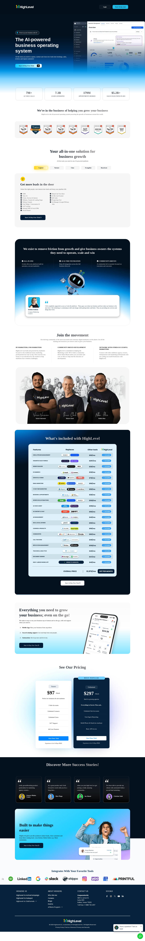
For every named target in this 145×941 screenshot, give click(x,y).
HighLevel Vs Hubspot (24, 898)
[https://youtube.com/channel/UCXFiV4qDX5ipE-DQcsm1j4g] (118, 896)
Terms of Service (70, 927)
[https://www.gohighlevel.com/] (51, 7)
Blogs (50, 901)
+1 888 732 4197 (89, 905)
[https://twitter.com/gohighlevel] (114, 896)
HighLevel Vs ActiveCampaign (27, 895)
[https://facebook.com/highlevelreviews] (106, 896)
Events (50, 904)
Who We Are (52, 895)
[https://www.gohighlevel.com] (72, 921)
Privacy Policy (59, 927)
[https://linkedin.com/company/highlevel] (122, 896)
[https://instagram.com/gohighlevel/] (110, 896)
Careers (51, 898)
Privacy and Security (83, 927)
